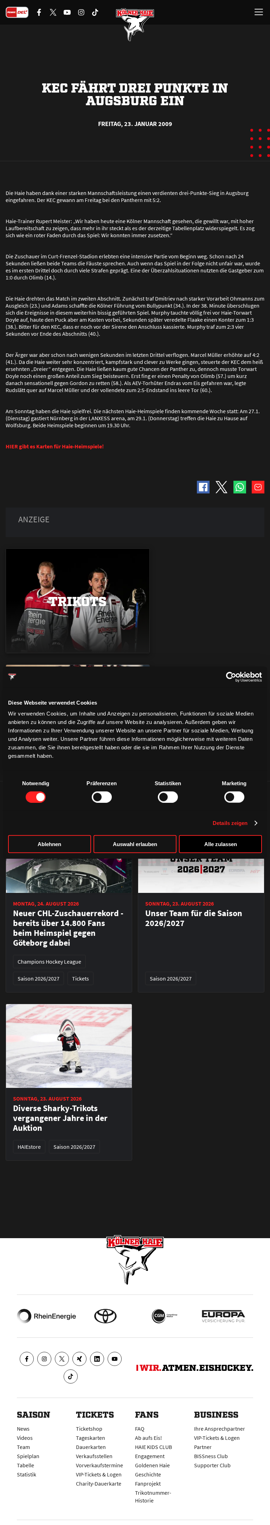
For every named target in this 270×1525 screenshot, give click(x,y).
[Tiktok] (71, 1376)
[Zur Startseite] (135, 25)
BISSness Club (211, 1456)
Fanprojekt (148, 1483)
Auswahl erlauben (135, 844)
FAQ (139, 1428)
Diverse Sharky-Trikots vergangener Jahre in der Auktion (60, 1118)
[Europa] (223, 1316)
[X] (62, 1359)
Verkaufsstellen (94, 1456)
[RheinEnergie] (46, 1316)
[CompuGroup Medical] (164, 1316)
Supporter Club (212, 1465)
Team (23, 1446)
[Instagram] (44, 1359)
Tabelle (25, 1465)
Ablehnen (49, 844)
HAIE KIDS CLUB (153, 1446)
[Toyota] (105, 1316)
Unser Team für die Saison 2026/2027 (193, 918)
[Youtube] (115, 1359)
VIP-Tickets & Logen (99, 1474)
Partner (203, 1446)
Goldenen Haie (152, 1465)
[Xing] (79, 1359)
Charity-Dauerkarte (98, 1483)
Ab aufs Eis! (148, 1437)
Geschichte (148, 1474)
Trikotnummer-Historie (153, 1496)
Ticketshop (89, 1428)
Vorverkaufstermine (99, 1465)
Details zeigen (230, 823)
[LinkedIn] (97, 1359)
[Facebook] (27, 1359)
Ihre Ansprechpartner (219, 1428)
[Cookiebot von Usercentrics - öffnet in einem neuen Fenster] (231, 677)
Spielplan (28, 1456)
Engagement (150, 1456)
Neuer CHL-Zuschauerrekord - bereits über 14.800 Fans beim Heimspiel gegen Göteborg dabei (68, 928)
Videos (25, 1437)
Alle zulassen (220, 844)
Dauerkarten (91, 1446)
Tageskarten (90, 1437)
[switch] (102, 796)
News (23, 1428)
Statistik (26, 1474)
